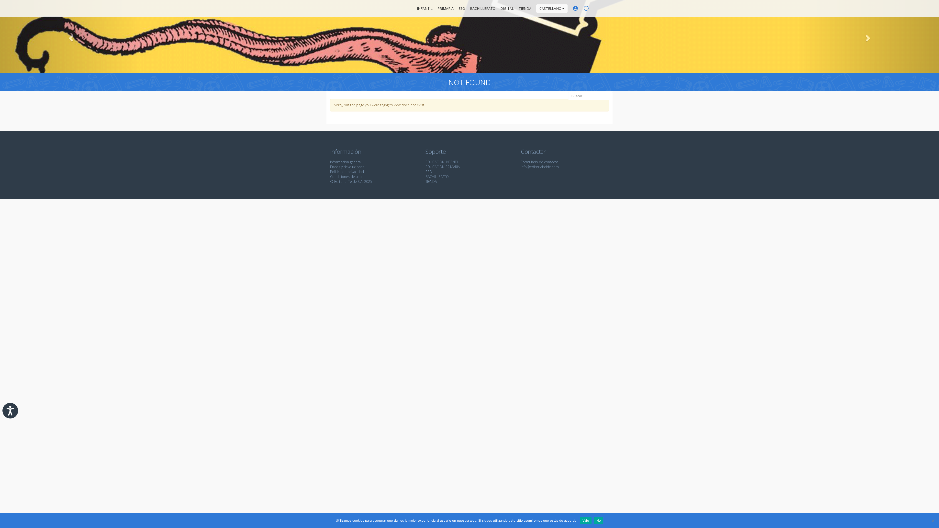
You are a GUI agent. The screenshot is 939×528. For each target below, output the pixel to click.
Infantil (425, 8)
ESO (461, 8)
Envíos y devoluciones (347, 167)
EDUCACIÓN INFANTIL (442, 162)
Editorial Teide (334, 8)
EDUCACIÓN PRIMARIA (442, 167)
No (598, 520)
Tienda (525, 8)
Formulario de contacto (539, 162)
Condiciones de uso (346, 176)
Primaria (445, 8)
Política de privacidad (347, 171)
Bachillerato (482, 8)
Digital (507, 8)
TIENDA (431, 181)
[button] (70, 36)
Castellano (550, 8)
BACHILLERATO (437, 176)
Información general (345, 162)
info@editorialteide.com (540, 167)
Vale (585, 520)
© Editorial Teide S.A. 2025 (351, 181)
